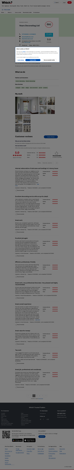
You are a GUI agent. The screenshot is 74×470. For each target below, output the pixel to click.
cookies (23, 51)
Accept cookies (33, 60)
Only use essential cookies (49, 60)
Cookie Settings (21, 60)
